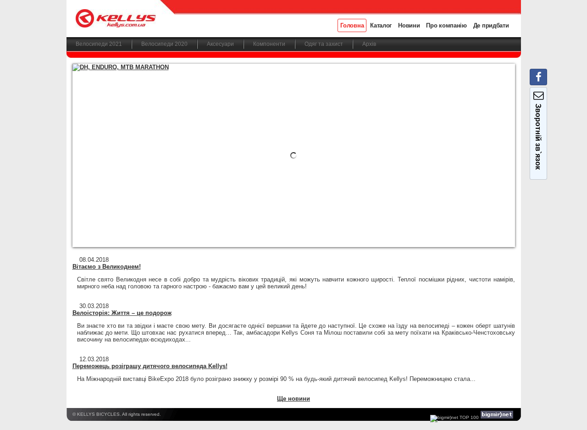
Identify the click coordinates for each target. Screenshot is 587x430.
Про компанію (446, 25)
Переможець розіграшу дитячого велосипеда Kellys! (149, 366)
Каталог (381, 25)
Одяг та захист (324, 44)
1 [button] (242, 231)
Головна (352, 25)
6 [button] (309, 231)
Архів (369, 44)
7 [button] (322, 231)
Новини (409, 25)
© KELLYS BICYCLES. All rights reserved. (116, 414)
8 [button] (335, 231)
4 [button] (282, 231)
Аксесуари (220, 44)
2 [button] (256, 231)
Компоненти (269, 44)
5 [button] (296, 231)
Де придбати (491, 25)
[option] (293, 155)
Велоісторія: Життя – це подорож (122, 312)
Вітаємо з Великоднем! (106, 266)
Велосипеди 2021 (99, 44)
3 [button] (269, 231)
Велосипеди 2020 (164, 44)
